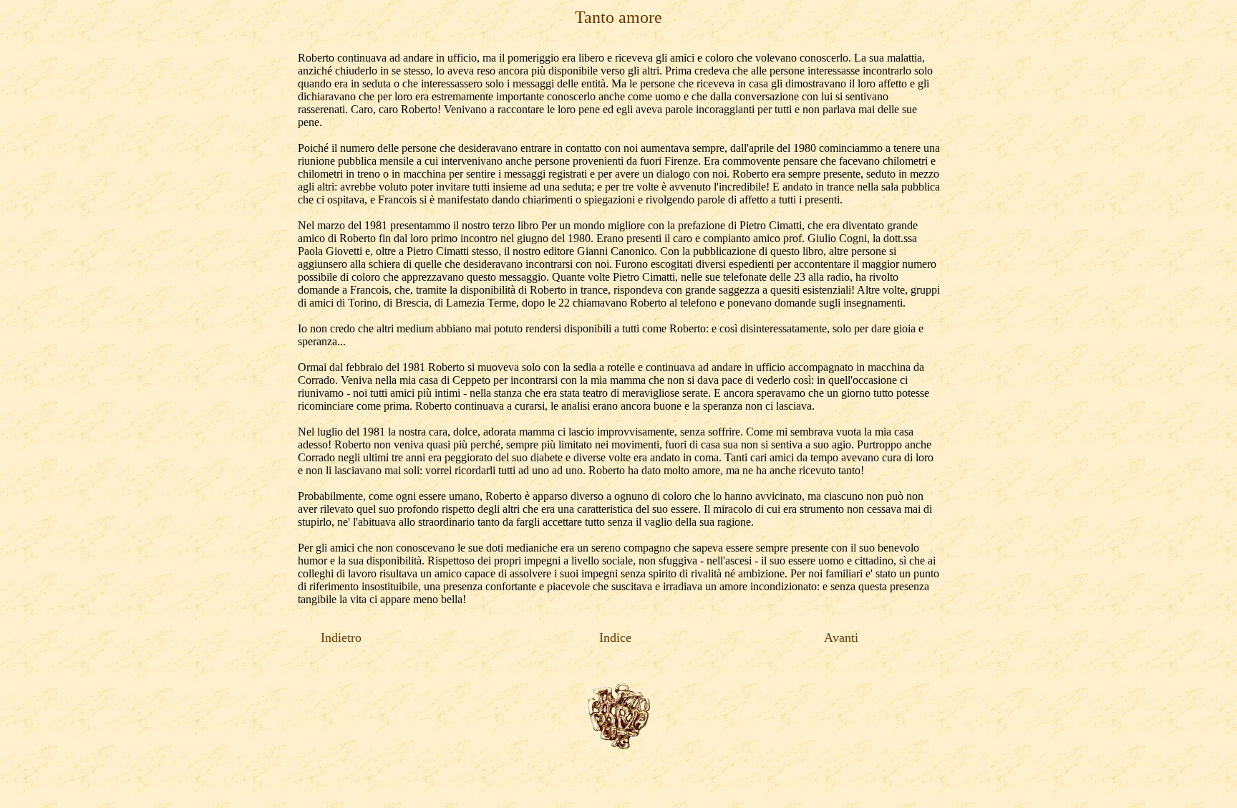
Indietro (341, 637)
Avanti (841, 637)
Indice (617, 637)
